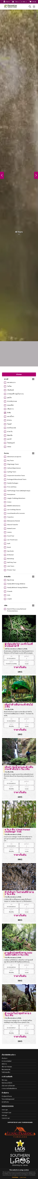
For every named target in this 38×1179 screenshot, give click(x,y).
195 (19, 672)
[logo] (10, 6)
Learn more (23, 1177)
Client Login (5, 1109)
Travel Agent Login (6, 1112)
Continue (15, 1177)
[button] (16, 2)
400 (19, 920)
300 (19, 859)
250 (19, 1041)
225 (19, 797)
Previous (2, 175)
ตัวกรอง (19, 374)
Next (36, 175)
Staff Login (4, 1115)
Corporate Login (6, 1118)
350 (19, 981)
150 (19, 734)
